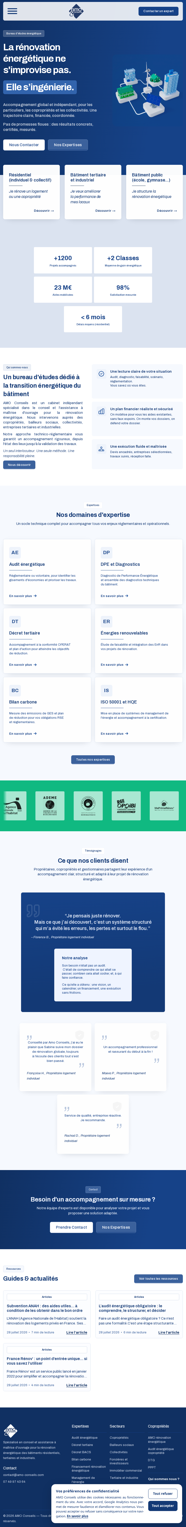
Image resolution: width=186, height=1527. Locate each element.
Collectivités (119, 1452)
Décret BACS (81, 1452)
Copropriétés (119, 1438)
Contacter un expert (158, 11)
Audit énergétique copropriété (161, 1451)
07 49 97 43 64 (14, 1481)
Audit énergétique (85, 1438)
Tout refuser (163, 1493)
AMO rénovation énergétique (159, 1440)
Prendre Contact (71, 1227)
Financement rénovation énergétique (89, 1469)
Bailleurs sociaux (122, 1445)
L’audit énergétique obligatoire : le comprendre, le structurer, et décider (132, 1308)
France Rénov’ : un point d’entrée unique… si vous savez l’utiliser (47, 1361)
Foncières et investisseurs (119, 1462)
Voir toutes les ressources (158, 1278)
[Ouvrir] (12, 11)
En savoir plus (77, 1516)
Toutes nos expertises (93, 759)
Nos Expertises (68, 145)
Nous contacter (24, 145)
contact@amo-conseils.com (23, 1475)
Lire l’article (76, 1332)
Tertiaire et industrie (124, 1478)
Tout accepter (163, 1506)
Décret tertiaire (82, 1445)
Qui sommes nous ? (163, 1479)
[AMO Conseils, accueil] (76, 11)
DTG (151, 1460)
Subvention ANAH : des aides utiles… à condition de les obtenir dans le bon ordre (45, 1308)
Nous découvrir (19, 464)
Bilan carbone (81, 1460)
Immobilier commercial (126, 1471)
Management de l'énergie (83, 1480)
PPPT (152, 1468)
